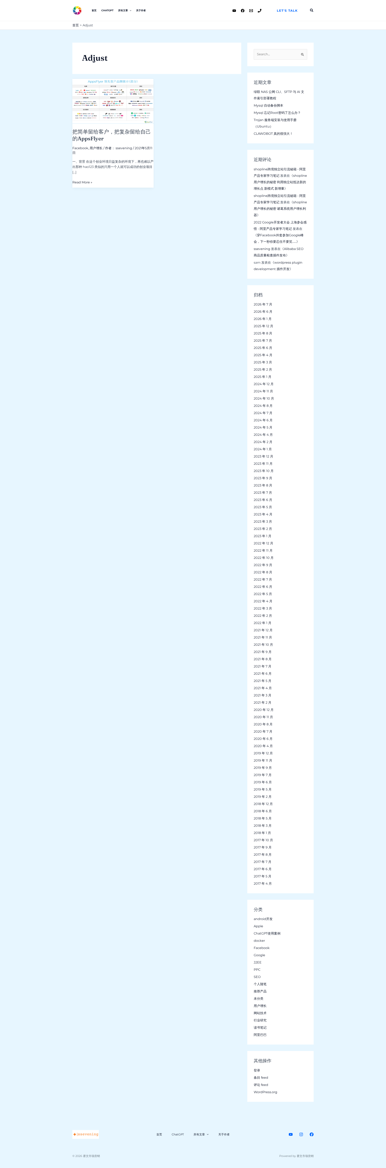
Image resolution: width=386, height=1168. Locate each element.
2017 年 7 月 (262, 862)
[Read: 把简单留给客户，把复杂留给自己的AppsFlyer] (113, 101)
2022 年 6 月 (263, 587)
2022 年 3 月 (263, 608)
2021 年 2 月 (262, 702)
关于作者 (141, 10)
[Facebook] (242, 10)
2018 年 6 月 (263, 811)
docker (259, 941)
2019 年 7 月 (263, 775)
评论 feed (261, 1085)
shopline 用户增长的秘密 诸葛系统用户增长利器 (280, 208)
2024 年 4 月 (263, 435)
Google (259, 955)
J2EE (258, 962)
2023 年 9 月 (263, 478)
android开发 (263, 919)
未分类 (258, 998)
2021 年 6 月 (263, 674)
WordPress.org (265, 1092)
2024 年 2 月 (263, 442)
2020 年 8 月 (263, 724)
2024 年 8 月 (263, 406)
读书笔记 (260, 1027)
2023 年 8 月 (263, 485)
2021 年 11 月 (263, 637)
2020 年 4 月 (263, 746)
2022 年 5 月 (263, 594)
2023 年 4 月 (263, 514)
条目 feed (261, 1078)
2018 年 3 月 (263, 826)
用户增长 (96, 148)
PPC (257, 970)
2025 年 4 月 (263, 355)
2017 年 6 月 (263, 869)
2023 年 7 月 (263, 493)
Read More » (82, 182)
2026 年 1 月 (263, 319)
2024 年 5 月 (263, 427)
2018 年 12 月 (263, 804)
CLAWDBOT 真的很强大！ (273, 134)
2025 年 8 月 (263, 333)
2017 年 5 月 (262, 876)
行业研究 (260, 1020)
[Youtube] (234, 10)
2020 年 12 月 (264, 710)
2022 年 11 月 (263, 550)
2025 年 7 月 (263, 340)
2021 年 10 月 (263, 645)
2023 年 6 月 (263, 500)
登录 (257, 1070)
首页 (94, 10)
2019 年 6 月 (263, 782)
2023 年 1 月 (262, 536)
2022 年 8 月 (263, 572)
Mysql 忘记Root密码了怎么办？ (277, 113)
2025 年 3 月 (263, 362)
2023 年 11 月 (263, 464)
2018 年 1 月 (262, 833)
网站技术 (260, 1013)
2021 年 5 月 (262, 681)
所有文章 (123, 10)
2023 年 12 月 (263, 456)
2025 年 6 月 (263, 348)
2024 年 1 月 (263, 449)
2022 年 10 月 (264, 558)
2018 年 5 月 (263, 818)
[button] (287, 10)
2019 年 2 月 (263, 797)
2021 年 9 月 (263, 652)
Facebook (80, 148)
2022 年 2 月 (263, 616)
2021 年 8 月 (263, 659)
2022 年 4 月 (263, 601)
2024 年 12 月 (264, 384)
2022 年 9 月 (263, 565)
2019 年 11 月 (263, 760)
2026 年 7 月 (263, 304)
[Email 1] (251, 10)
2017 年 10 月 (263, 840)
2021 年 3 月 (262, 695)
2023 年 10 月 (264, 471)
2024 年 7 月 (263, 413)
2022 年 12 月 (263, 543)
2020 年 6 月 (263, 739)
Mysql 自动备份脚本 (268, 105)
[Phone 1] (259, 10)
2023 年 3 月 (263, 521)
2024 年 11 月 (263, 391)
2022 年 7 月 (263, 579)
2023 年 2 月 (263, 529)
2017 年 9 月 (263, 847)
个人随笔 (260, 984)
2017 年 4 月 (263, 883)
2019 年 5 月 (263, 789)
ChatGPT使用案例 (267, 933)
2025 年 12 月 (263, 326)
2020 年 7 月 (263, 731)
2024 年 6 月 (263, 420)
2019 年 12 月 (263, 753)
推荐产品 (260, 991)
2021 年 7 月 (262, 666)
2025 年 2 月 (263, 369)
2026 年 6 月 (263, 312)
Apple (258, 926)
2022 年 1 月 (262, 623)
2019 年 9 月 (263, 768)
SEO (257, 977)
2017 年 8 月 (263, 854)
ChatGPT (107, 10)
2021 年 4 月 (263, 688)
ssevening (262, 249)
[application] (129, 10)
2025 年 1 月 (262, 377)
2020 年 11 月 (263, 717)
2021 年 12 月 (263, 630)
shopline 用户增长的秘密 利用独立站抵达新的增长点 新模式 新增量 (280, 182)
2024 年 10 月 (264, 398)
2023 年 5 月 (263, 507)
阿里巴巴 (260, 1035)
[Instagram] (301, 1134)
